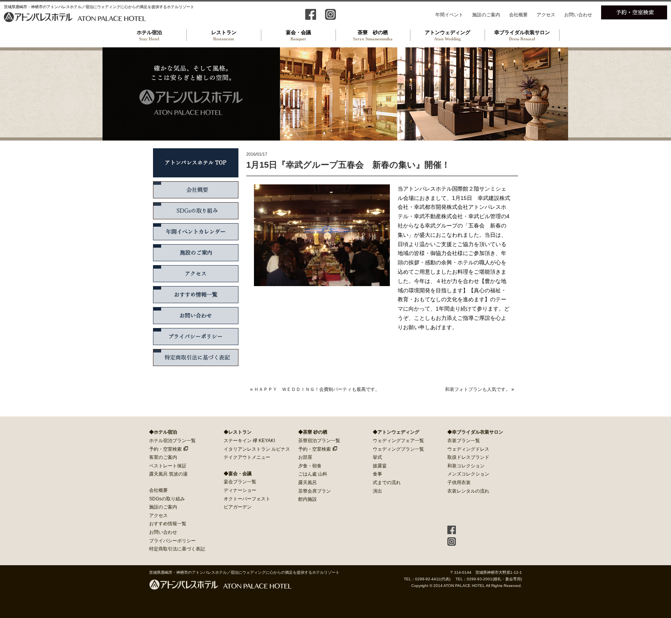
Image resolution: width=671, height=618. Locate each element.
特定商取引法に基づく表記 (195, 357)
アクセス (546, 14)
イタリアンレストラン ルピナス (257, 449)
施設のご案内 (486, 14)
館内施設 (307, 499)
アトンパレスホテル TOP (195, 162)
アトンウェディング (447, 35)
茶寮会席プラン (314, 491)
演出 (377, 491)
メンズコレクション (468, 474)
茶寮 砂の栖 (373, 35)
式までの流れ (387, 482)
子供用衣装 (459, 482)
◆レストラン (238, 432)
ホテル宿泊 (149, 35)
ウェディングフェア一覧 (398, 440)
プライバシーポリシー (195, 336)
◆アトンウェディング (396, 432)
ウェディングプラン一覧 (398, 449)
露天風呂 (307, 482)
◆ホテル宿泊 (163, 432)
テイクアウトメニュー (247, 457)
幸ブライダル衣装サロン (522, 35)
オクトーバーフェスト (247, 499)
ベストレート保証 (167, 466)
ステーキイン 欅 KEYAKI (249, 440)
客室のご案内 (163, 457)
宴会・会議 (298, 35)
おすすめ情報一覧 (195, 294)
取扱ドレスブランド (468, 457)
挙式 (377, 457)
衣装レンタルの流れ (468, 491)
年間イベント (449, 14)
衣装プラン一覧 (463, 440)
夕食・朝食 (310, 466)
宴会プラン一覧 (240, 481)
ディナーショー (240, 490)
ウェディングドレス (468, 449)
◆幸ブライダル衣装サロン (475, 432)
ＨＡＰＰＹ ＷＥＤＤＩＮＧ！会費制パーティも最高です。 (317, 389)
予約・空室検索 (165, 449)
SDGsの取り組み (195, 210)
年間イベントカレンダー (195, 231)
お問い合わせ (578, 14)
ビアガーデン (238, 507)
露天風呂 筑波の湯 (168, 474)
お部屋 (305, 457)
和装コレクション (466, 466)
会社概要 (518, 14)
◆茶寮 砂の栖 (312, 432)
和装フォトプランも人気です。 (477, 389)
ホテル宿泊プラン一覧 (172, 440)
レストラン (223, 35)
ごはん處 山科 (312, 474)
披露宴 (380, 466)
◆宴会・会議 (238, 473)
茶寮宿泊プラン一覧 (319, 440)
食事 (377, 474)
